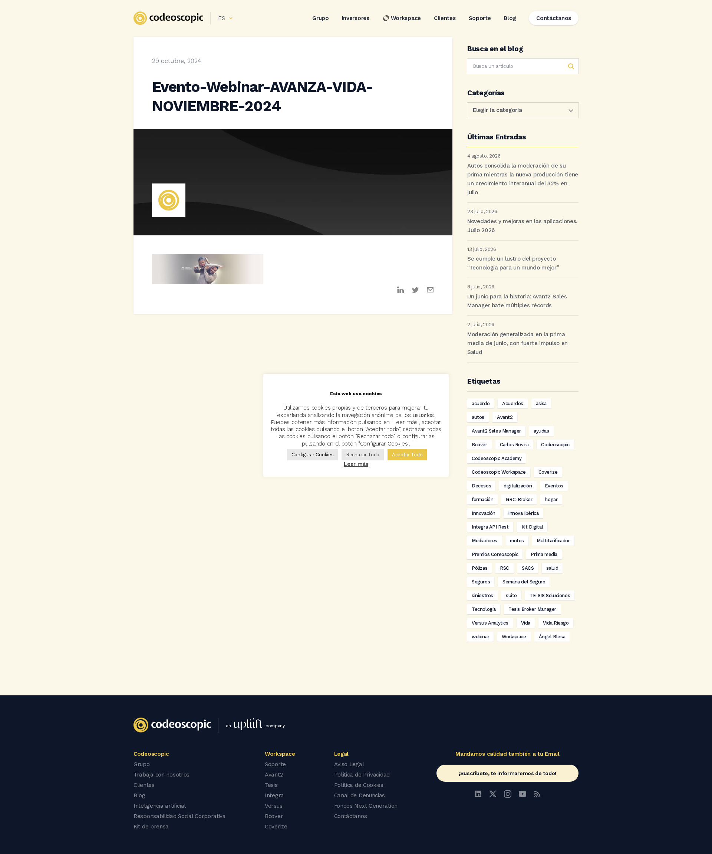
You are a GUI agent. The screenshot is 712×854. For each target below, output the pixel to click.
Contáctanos (350, 816)
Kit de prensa (151, 826)
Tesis (271, 785)
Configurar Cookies (312, 454)
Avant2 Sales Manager (496, 431)
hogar (551, 499)
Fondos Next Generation (366, 805)
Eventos (554, 486)
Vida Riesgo (556, 623)
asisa (541, 403)
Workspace (406, 18)
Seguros (481, 582)
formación (482, 499)
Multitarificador (553, 540)
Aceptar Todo (407, 454)
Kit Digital (532, 527)
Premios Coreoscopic (495, 554)
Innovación (483, 513)
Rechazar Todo (362, 454)
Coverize (548, 472)
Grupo (320, 18)
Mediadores (484, 540)
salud (552, 568)
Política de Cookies (358, 785)
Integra (274, 795)
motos (517, 540)
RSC (504, 568)
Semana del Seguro (523, 582)
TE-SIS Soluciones (550, 595)
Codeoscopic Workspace (499, 472)
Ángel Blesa (552, 636)
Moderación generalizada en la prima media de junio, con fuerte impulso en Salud (517, 343)
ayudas (541, 431)
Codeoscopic (555, 444)
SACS (528, 568)
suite (511, 595)
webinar (480, 636)
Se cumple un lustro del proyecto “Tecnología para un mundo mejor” (513, 263)
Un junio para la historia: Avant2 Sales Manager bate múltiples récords (517, 301)
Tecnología (484, 609)
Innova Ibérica (523, 513)
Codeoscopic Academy (496, 458)
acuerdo (481, 403)
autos (478, 417)
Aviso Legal (349, 764)
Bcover (479, 444)
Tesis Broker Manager (532, 609)
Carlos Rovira (514, 444)
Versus (273, 805)
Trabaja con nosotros (161, 774)
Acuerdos (512, 403)
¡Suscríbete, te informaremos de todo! (507, 773)
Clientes (445, 18)
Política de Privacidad (362, 774)
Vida (525, 623)
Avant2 (505, 417)
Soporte (480, 18)
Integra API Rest (490, 527)
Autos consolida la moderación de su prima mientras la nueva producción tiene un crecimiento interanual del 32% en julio (522, 179)
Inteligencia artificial (160, 805)
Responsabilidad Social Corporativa (180, 816)
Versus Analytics (490, 623)
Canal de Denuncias (359, 795)
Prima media (544, 554)
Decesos (481, 486)
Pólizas (479, 568)
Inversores (355, 18)
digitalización (518, 486)
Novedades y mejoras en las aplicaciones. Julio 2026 (522, 226)
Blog (510, 18)
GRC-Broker (519, 499)
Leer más (356, 464)
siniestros (482, 595)
